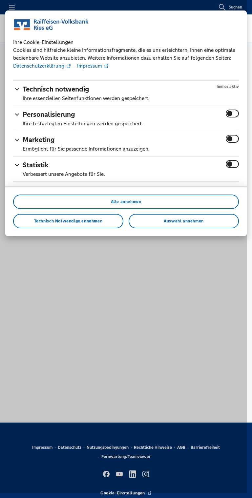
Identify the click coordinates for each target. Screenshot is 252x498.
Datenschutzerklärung (39, 66)
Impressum (89, 66)
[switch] (232, 113)
